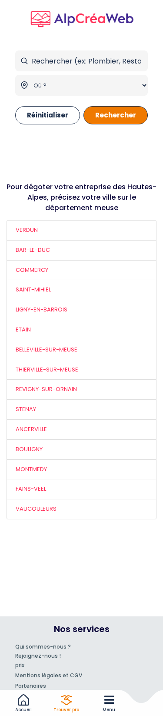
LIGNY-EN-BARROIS (41, 309)
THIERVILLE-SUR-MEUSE (47, 369)
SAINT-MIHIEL (33, 289)
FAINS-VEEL (31, 489)
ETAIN (23, 329)
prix (19, 665)
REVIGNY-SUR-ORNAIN (46, 389)
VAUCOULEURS (36, 509)
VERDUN (27, 230)
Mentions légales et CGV (48, 675)
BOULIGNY (29, 449)
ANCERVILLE (31, 429)
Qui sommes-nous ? (43, 646)
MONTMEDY (31, 469)
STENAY (26, 409)
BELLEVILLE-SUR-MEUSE (46, 349)
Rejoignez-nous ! (38, 655)
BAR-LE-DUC (33, 250)
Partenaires (30, 685)
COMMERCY (32, 270)
